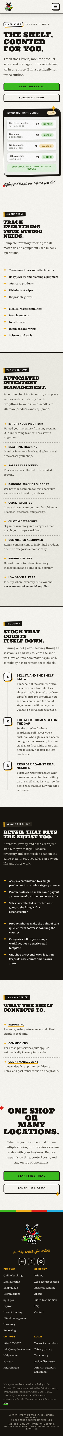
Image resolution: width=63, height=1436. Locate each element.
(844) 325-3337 (12, 1343)
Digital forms (12, 1281)
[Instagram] (22, 1261)
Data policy (41, 1355)
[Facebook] (31, 1261)
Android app (11, 1367)
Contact (39, 1312)
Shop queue (11, 1287)
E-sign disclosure (44, 1361)
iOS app (8, 1361)
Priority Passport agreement (44, 1370)
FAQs (37, 1306)
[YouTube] (40, 1261)
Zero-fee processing (46, 1281)
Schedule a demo (31, 97)
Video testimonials (45, 1300)
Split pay (9, 1300)
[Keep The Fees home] (8, 6)
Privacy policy (43, 1349)
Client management (23, 1061)
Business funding (44, 1287)
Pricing (38, 1275)
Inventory (10, 1324)
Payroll (8, 1306)
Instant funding (13, 1312)
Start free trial (31, 86)
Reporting (16, 1024)
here (6, 1402)
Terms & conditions (46, 1343)
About (38, 1294)
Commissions (18, 1043)
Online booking (13, 1275)
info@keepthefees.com (17, 1349)
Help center (11, 1355)
